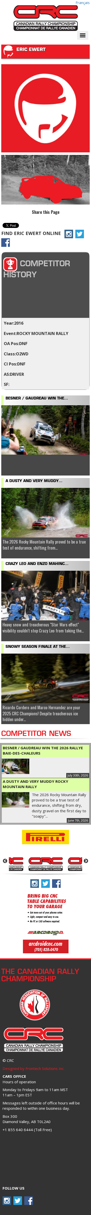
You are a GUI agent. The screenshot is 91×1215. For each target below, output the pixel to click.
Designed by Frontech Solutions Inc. (33, 1068)
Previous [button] (5, 861)
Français (83, 2)
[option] (45, 863)
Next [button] (85, 861)
